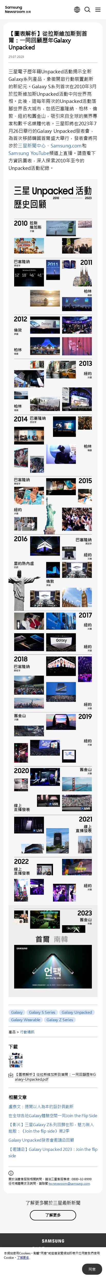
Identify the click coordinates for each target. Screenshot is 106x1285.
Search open (87, 10)
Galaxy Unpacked (77, 1012)
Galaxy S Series (42, 1012)
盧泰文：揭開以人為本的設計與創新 (41, 1106)
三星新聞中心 (32, 146)
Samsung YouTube (28, 153)
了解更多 (23, 1257)
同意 (92, 1269)
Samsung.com (66, 146)
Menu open (98, 10)
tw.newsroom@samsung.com (69, 1183)
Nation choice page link (77, 10)
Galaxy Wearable (25, 1019)
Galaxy (17, 1012)
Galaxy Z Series (60, 1019)
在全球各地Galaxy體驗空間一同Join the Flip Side (52, 1115)
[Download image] (15, 1060)
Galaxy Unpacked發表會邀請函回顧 (41, 1140)
